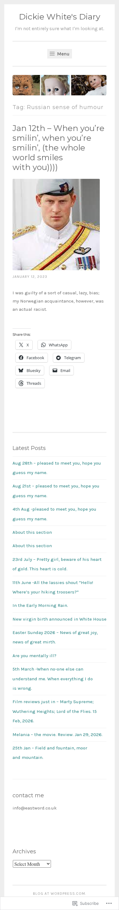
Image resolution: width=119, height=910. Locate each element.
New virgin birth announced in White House (59, 619)
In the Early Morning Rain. (40, 605)
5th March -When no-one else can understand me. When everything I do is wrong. (53, 678)
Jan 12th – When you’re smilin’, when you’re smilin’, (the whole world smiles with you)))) (58, 147)
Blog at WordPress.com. (59, 893)
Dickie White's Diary (59, 17)
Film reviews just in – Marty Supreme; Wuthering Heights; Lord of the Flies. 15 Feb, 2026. (55, 711)
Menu (63, 54)
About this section (32, 532)
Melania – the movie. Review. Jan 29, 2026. (58, 734)
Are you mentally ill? (34, 655)
